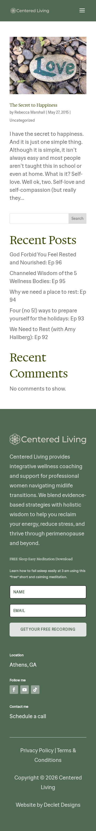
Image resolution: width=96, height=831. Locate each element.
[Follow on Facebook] (14, 689)
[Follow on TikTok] (35, 689)
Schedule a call (28, 716)
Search (77, 218)
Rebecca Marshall (29, 112)
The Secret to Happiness (33, 105)
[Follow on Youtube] (24, 689)
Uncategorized (22, 120)
